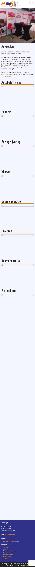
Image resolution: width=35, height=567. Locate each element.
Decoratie (6, 549)
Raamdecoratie (10, 260)
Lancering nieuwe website (11, 541)
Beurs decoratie (11, 201)
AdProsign (6, 547)
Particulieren (9, 290)
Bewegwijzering (11, 141)
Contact (5, 558)
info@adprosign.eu (10, 534)
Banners (6, 111)
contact (10, 74)
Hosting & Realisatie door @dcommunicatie (20, 565)
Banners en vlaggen (9, 551)
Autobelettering (11, 81)
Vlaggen (6, 171)
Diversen (6, 230)
